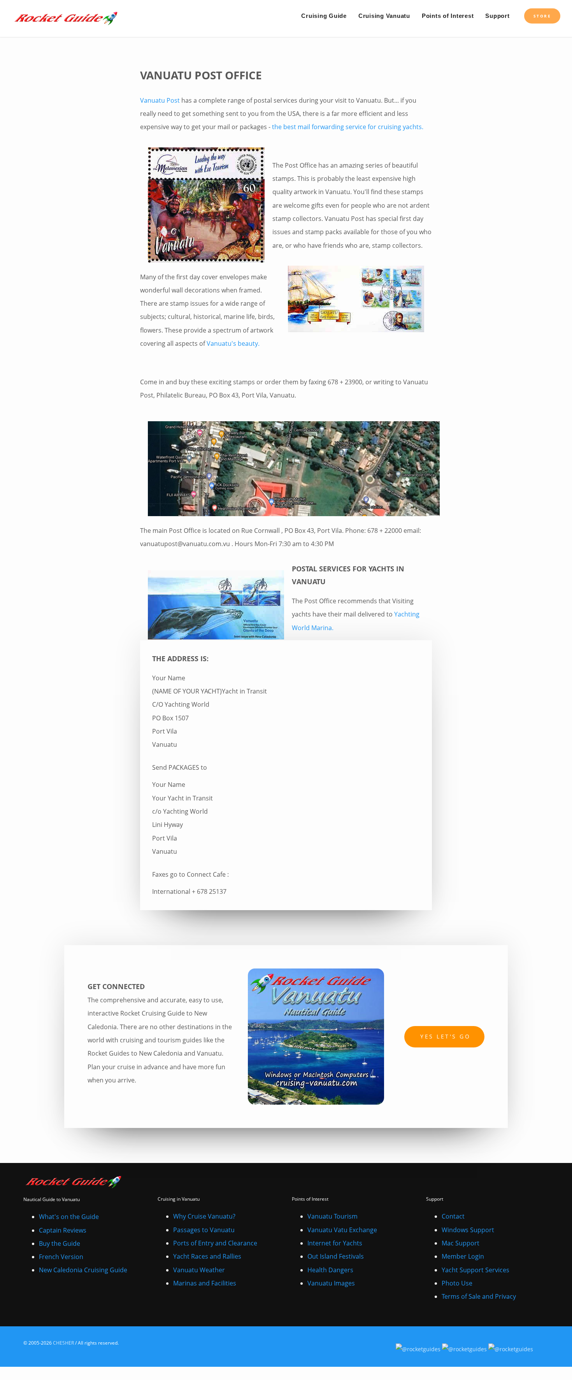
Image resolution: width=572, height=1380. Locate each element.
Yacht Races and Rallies (207, 1256)
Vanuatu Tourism (332, 1216)
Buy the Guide (59, 1243)
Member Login (463, 1256)
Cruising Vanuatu (384, 15)
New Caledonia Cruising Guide (83, 1270)
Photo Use (457, 1283)
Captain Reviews (62, 1230)
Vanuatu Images (331, 1283)
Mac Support (460, 1243)
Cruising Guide (324, 15)
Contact (453, 1216)
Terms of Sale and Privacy (479, 1296)
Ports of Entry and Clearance (215, 1243)
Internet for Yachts (334, 1243)
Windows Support (468, 1230)
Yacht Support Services (475, 1270)
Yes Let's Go (445, 1036)
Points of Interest (448, 15)
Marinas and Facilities (204, 1283)
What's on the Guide (69, 1216)
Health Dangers (330, 1270)
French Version (61, 1256)
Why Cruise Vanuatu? (204, 1216)
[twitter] (542, 1346)
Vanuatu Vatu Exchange (342, 1230)
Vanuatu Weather (199, 1270)
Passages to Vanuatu (204, 1230)
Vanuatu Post (160, 100)
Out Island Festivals (335, 1256)
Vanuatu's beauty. (233, 343)
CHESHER (63, 1343)
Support (497, 15)
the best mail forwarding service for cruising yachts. (347, 127)
